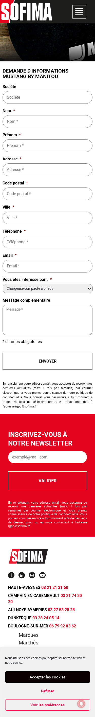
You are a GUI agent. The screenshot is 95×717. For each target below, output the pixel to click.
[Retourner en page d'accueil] (26, 11)
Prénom (12, 134)
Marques (29, 635)
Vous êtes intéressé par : (27, 279)
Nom (9, 110)
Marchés (28, 643)
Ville (8, 207)
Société (9, 86)
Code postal (15, 183)
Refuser (47, 691)
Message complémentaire (26, 300)
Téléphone (14, 231)
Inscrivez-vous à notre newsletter (40, 439)
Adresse (12, 159)
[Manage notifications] (81, 704)
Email (9, 255)
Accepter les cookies (48, 677)
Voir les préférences (47, 705)
